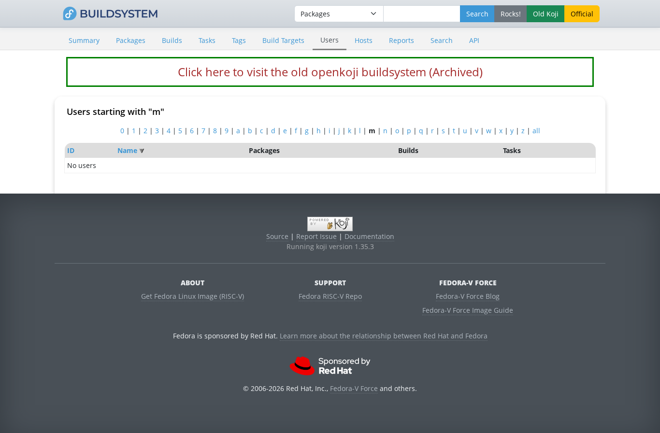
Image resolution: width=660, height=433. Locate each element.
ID (70, 150)
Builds (172, 40)
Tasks (207, 40)
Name (127, 150)
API (474, 40)
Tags (239, 40)
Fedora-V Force (354, 388)
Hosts (364, 40)
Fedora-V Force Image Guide (467, 310)
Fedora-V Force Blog (468, 296)
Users (329, 39)
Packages (130, 40)
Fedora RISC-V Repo (330, 296)
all (536, 130)
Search (441, 40)
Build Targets (283, 40)
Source (277, 236)
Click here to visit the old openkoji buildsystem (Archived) (330, 72)
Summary (84, 40)
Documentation (369, 236)
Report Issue (316, 236)
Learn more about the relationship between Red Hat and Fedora (384, 335)
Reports (401, 40)
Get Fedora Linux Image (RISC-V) (192, 296)
